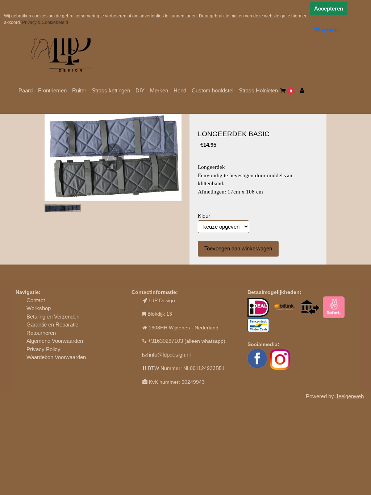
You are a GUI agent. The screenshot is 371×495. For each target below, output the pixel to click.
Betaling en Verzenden (52, 316)
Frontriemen (52, 90)
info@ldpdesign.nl (170, 355)
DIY (140, 90)
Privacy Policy (43, 349)
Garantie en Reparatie (52, 324)
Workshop (38, 308)
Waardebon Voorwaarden (56, 357)
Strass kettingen (111, 90)
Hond (180, 90)
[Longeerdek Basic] (113, 157)
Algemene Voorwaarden (54, 341)
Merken (159, 90)
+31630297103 (165, 341)
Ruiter (79, 90)
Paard (25, 90)
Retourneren (41, 333)
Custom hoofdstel (212, 90)
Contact (35, 300)
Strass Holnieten (258, 90)
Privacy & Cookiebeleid (45, 22)
